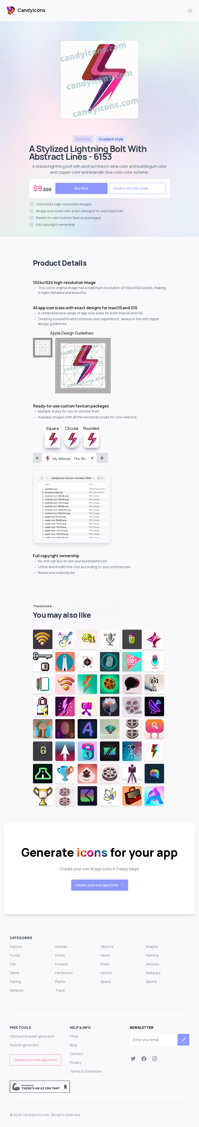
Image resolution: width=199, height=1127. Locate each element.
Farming (152, 955)
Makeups (153, 972)
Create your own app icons (96, 885)
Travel (60, 990)
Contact (76, 1053)
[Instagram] (154, 1058)
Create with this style (131, 188)
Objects (107, 946)
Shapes (152, 946)
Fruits (104, 964)
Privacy (75, 1062)
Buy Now (81, 188)
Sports (151, 981)
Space (105, 981)
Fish (13, 964)
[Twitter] (133, 1058)
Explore (16, 946)
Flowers (61, 964)
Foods (15, 955)
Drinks (60, 955)
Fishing (15, 981)
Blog (73, 1045)
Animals (61, 946)
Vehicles (152, 964)
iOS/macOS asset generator (32, 1036)
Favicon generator (24, 1045)
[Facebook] (144, 1058)
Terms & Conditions (86, 1071)
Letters (106, 972)
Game (14, 972)
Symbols (16, 990)
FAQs (74, 1036)
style (111, 139)
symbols (83, 139)
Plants (60, 981)
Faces (105, 955)
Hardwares (64, 972)
